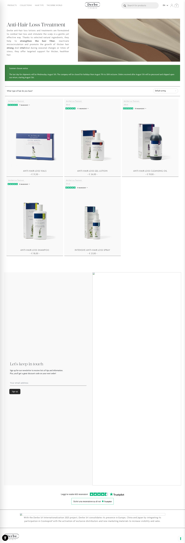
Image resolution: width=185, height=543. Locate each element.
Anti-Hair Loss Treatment (16, 101)
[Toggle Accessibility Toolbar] (5, 538)
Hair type (39, 5)
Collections (26, 5)
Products (12, 5)
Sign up (15, 391)
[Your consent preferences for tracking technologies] (180, 538)
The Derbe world (54, 5)
